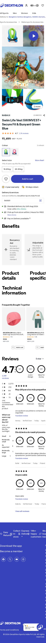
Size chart (39, 160)
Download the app (11, 545)
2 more (37, 106)
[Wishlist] (42, 5)
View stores (11, 215)
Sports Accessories (8, 22)
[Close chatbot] (24, 625)
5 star (38, 358)
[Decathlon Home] (11, 5)
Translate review (21, 416)
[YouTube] (16, 559)
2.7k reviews (24, 133)
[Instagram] (23, 559)
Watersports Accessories (32, 22)
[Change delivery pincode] (40, 200)
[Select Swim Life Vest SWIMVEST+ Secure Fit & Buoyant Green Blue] (6, 152)
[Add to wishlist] (6, 179)
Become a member (11, 551)
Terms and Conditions (9, 630)
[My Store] (31, 5)
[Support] (37, 5)
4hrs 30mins (21, 209)
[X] (10, 559)
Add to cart (19, 347)
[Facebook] (3, 559)
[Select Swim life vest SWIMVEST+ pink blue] (14, 152)
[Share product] (44, 115)
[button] (5, 13)
